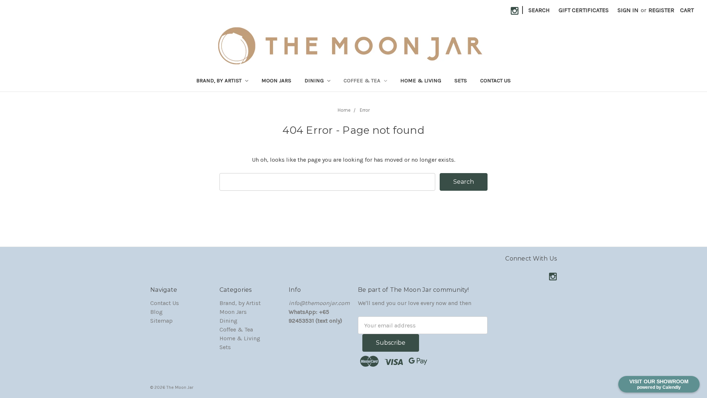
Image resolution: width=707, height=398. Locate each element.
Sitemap (161, 320)
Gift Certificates (584, 10)
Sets (460, 80)
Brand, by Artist (219, 80)
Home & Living (420, 80)
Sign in (628, 10)
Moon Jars (276, 80)
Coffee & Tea (363, 80)
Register (661, 10)
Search (539, 10)
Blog (156, 311)
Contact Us (495, 80)
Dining (315, 80)
